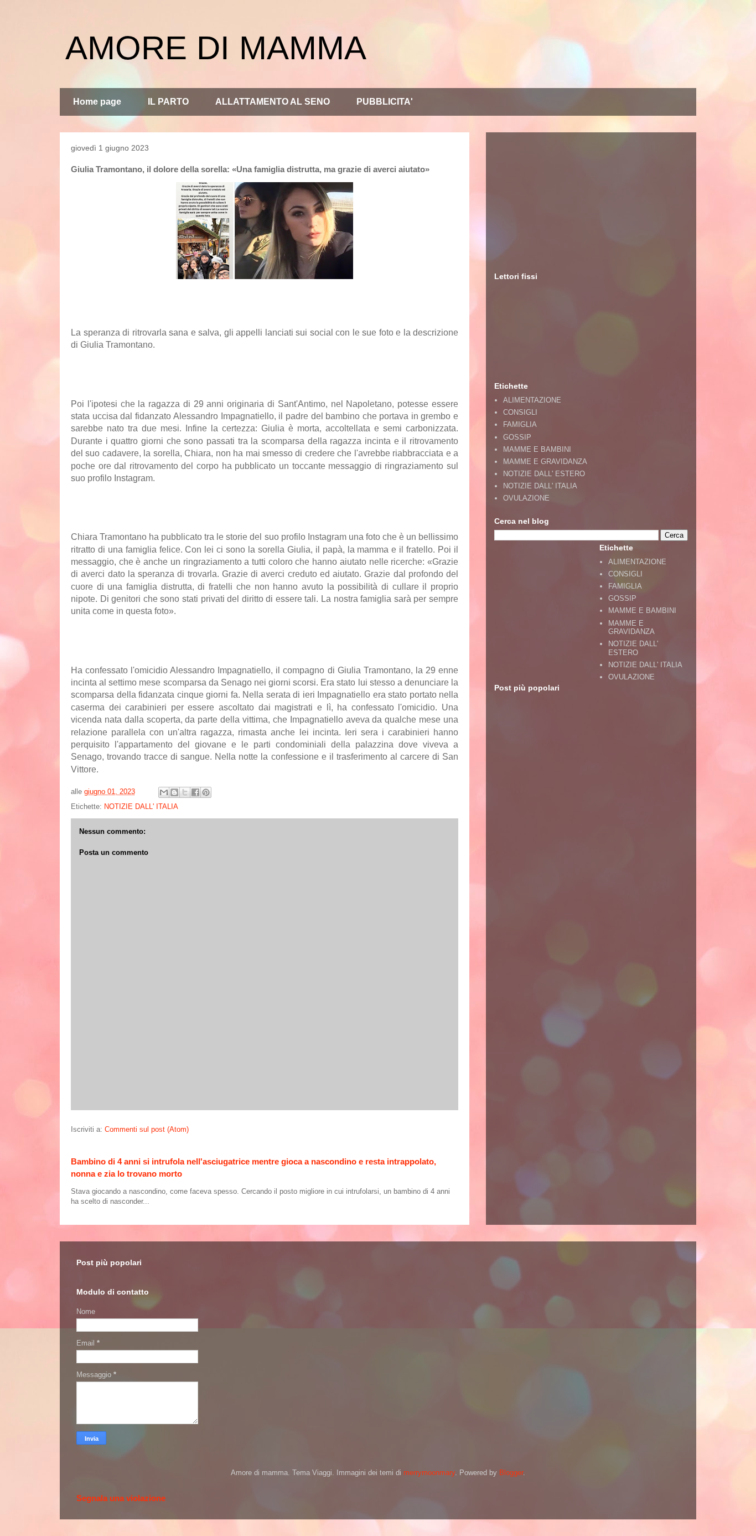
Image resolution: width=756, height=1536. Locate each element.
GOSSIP (517, 437)
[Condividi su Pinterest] (205, 792)
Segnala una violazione (120, 1498)
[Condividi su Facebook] (195, 792)
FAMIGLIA (520, 424)
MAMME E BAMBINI (537, 449)
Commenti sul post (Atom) (147, 1129)
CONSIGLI (520, 412)
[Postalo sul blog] (174, 792)
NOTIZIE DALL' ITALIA (141, 806)
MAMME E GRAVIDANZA (545, 461)
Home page (97, 101)
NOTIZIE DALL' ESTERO (544, 474)
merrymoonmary (429, 1472)
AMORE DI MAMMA (215, 47)
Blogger (511, 1472)
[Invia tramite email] (163, 792)
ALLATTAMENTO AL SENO (272, 101)
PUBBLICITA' (384, 101)
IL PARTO (168, 101)
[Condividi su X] (184, 792)
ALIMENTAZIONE (532, 400)
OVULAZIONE (526, 498)
